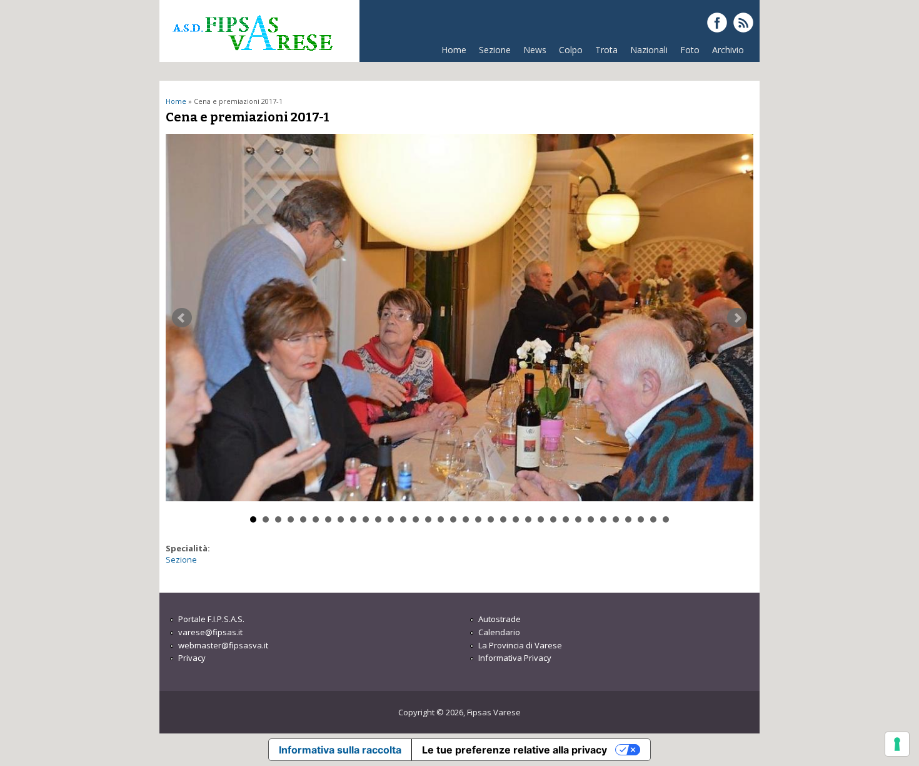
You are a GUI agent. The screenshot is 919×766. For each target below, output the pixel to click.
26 (566, 519)
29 (603, 519)
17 (453, 519)
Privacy (192, 657)
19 (478, 519)
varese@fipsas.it (210, 632)
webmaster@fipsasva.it (223, 645)
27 (578, 519)
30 (616, 519)
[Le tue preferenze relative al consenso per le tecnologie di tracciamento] (897, 744)
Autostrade (499, 619)
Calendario (499, 632)
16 (441, 519)
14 (416, 519)
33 (653, 519)
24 (541, 519)
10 (366, 519)
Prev (182, 318)
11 (378, 519)
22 (516, 519)
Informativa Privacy (514, 657)
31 (628, 519)
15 (428, 519)
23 (528, 519)
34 (666, 519)
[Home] (252, 55)
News (534, 50)
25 (553, 519)
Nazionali (649, 50)
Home (453, 50)
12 (391, 519)
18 (466, 519)
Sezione (495, 50)
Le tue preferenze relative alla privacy (514, 749)
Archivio (728, 50)
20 (491, 519)
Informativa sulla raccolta (340, 749)
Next (737, 318)
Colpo (571, 50)
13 (403, 519)
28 (591, 519)
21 (503, 519)
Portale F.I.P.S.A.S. (211, 619)
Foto (690, 50)
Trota (606, 50)
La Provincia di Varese (520, 645)
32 (641, 519)
